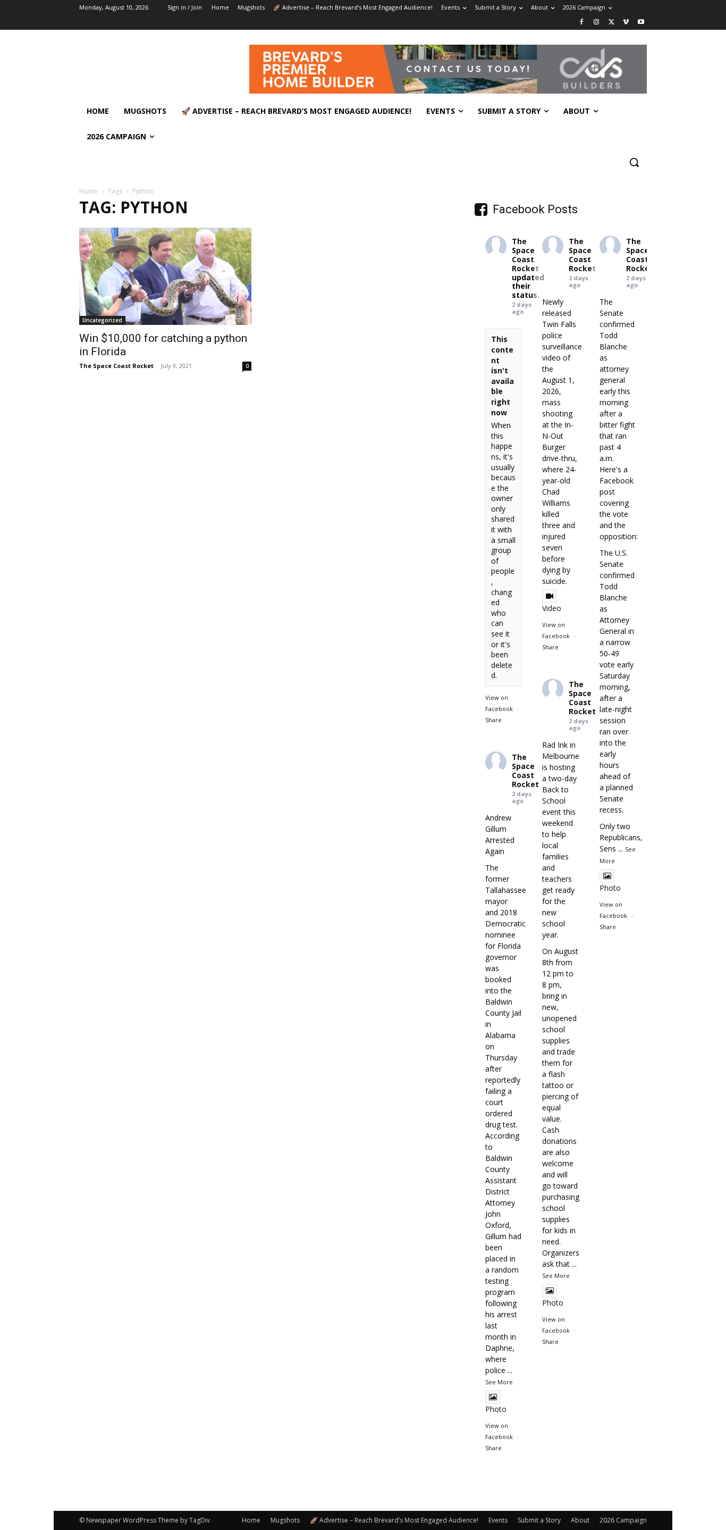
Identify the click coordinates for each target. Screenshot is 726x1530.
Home (88, 191)
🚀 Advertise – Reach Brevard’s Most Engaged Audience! (394, 1520)
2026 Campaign (623, 1520)
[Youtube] (641, 22)
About (580, 1520)
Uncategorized (102, 320)
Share (493, 720)
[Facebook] (582, 22)
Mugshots (285, 1520)
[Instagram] (596, 22)
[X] (611, 22)
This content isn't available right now (502, 375)
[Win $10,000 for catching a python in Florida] (165, 276)
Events (498, 1520)
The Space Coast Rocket (116, 366)
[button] (634, 162)
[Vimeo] (626, 22)
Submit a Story (539, 1520)
